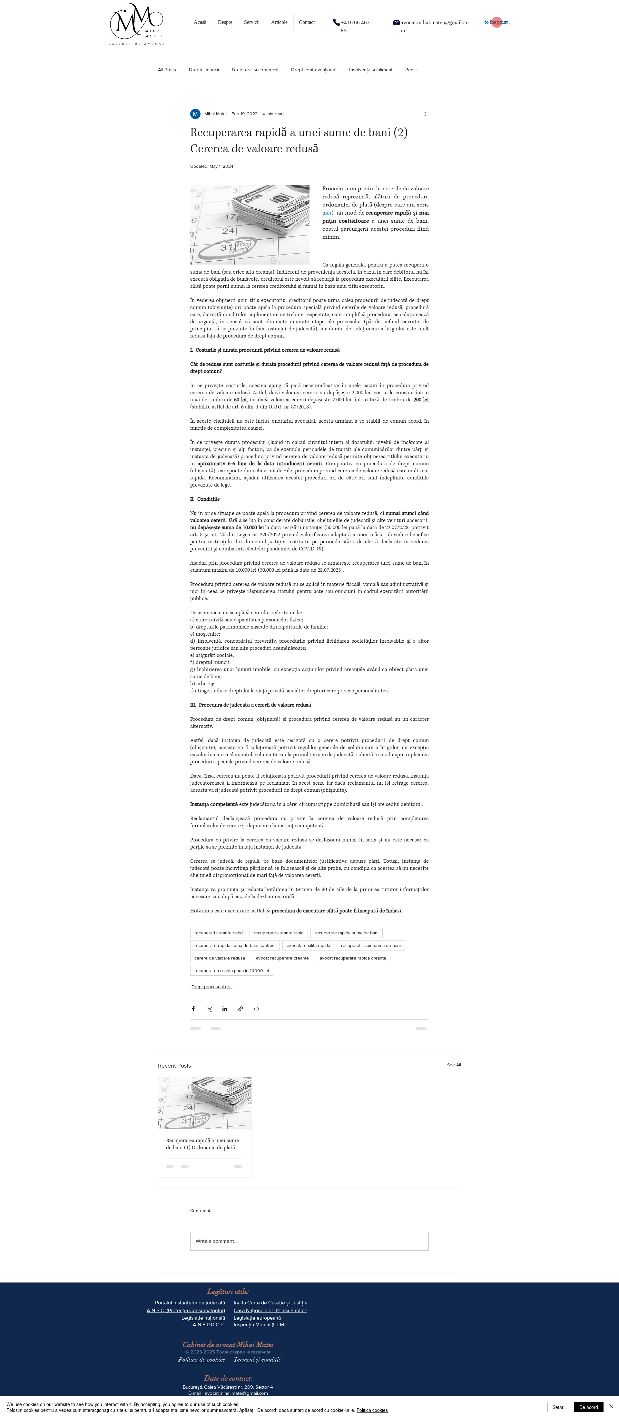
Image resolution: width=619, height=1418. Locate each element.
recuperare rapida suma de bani (346, 932)
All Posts (167, 69)
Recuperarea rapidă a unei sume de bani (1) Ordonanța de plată (202, 1144)
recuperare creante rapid (279, 932)
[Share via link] (241, 1009)
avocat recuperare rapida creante (353, 957)
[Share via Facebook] (193, 1009)
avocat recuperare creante (282, 957)
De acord (588, 1407)
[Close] (611, 1407)
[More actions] (425, 114)
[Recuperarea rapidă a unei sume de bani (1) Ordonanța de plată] (204, 1103)
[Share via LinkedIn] (225, 1009)
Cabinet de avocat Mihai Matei (228, 1344)
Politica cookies (372, 1410)
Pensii (411, 69)
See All (454, 1064)
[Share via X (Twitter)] (209, 1009)
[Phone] (336, 22)
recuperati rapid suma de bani (371, 945)
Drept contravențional (313, 69)
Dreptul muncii (204, 69)
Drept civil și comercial (255, 69)
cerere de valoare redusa (219, 957)
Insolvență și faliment (370, 69)
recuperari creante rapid (218, 932)
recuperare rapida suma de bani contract (235, 945)
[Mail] (396, 22)
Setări (559, 1407)
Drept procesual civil (212, 986)
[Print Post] (256, 1009)
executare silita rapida (308, 945)
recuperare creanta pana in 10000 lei (231, 970)
